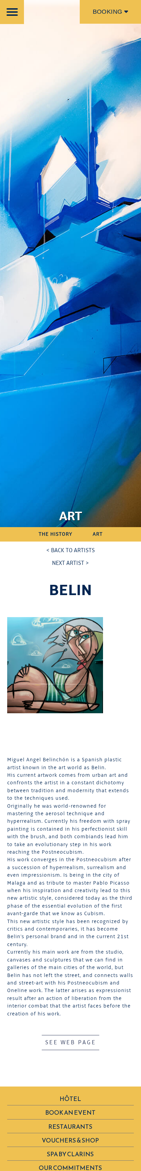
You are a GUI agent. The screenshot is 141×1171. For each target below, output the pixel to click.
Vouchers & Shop (70, 1140)
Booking (108, 11)
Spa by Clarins (70, 1154)
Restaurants (70, 1126)
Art (98, 534)
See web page (70, 1042)
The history (55, 534)
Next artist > (70, 563)
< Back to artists (70, 550)
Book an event (70, 1112)
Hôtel (70, 1098)
